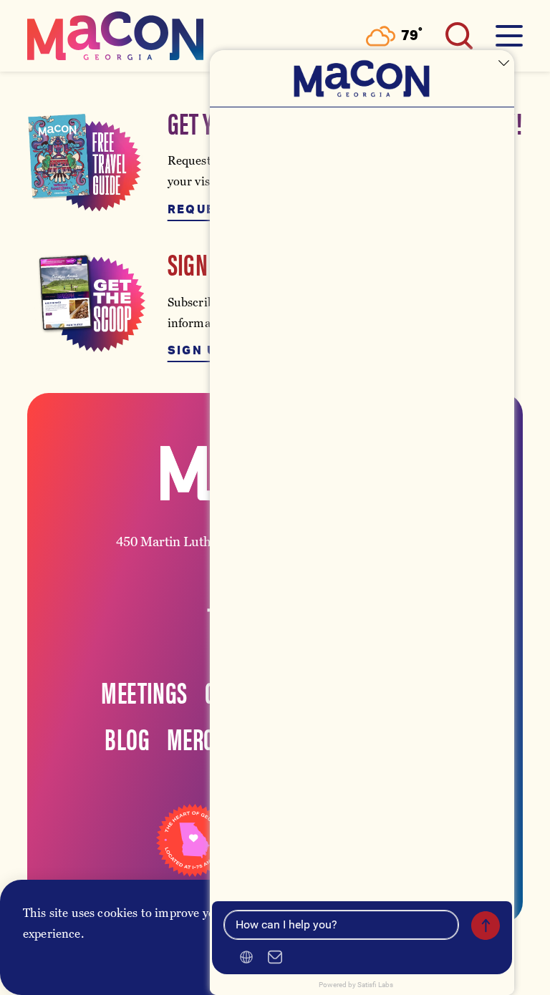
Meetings (144, 691)
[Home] (115, 35)
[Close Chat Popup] (503, 64)
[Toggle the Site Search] (459, 35)
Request (201, 209)
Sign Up (197, 350)
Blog (127, 738)
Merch (196, 738)
